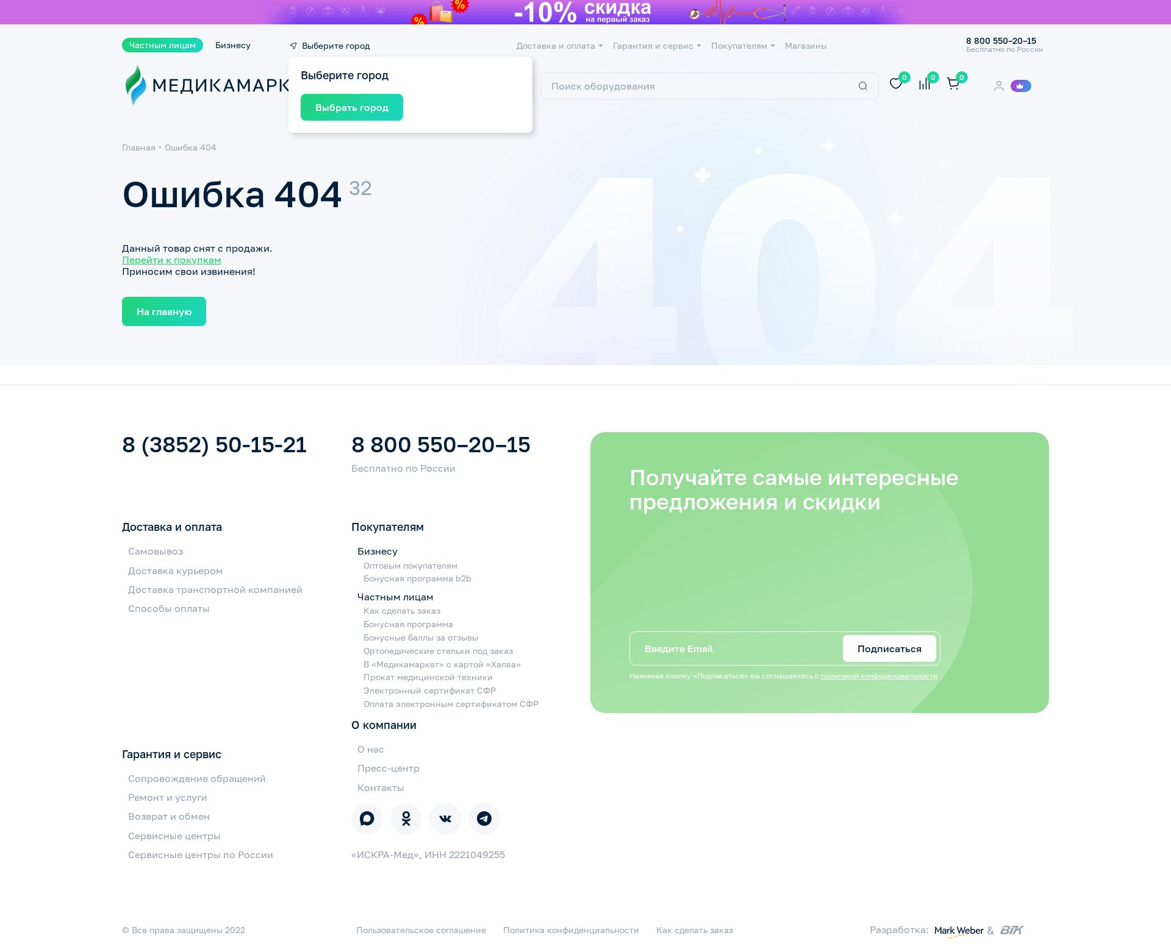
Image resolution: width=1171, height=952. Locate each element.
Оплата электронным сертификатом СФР (451, 704)
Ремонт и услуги (167, 797)
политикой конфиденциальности (879, 675)
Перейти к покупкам (171, 260)
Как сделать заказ (401, 611)
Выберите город (336, 46)
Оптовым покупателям (410, 565)
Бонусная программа (408, 624)
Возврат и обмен (169, 816)
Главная (139, 147)
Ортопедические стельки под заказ (438, 651)
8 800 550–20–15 (441, 444)
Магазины (806, 46)
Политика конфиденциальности (571, 930)
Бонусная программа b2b (417, 578)
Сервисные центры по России (200, 854)
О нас (370, 749)
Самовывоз (155, 551)
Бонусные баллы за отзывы (420, 637)
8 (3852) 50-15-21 (214, 444)
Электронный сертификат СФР (429, 690)
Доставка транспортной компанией (215, 589)
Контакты (380, 787)
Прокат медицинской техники (428, 677)
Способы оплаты (169, 608)
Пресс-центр (388, 768)
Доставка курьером (175, 570)
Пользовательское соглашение (421, 930)
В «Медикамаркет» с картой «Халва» (442, 664)
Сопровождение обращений (197, 778)
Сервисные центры (174, 835)
